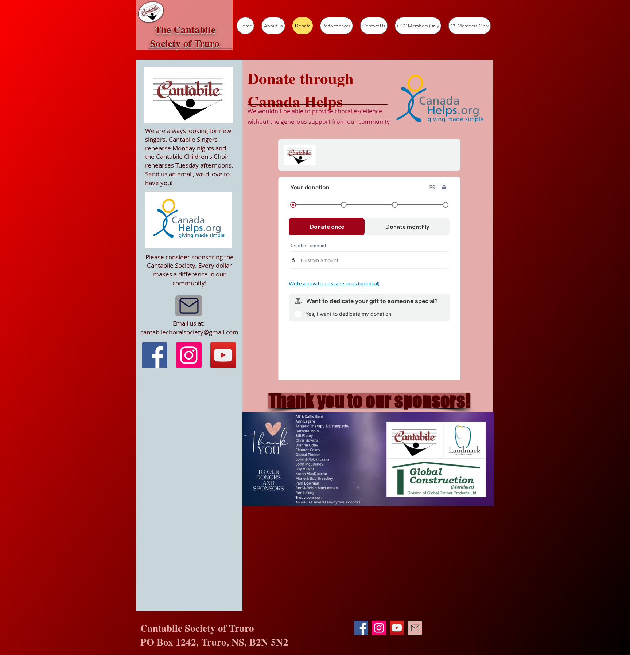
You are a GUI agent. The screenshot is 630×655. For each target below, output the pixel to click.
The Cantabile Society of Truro (184, 36)
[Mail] (188, 305)
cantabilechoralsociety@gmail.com (189, 332)
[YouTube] (223, 355)
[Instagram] (189, 355)
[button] (369, 400)
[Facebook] (154, 355)
